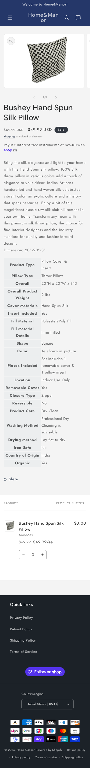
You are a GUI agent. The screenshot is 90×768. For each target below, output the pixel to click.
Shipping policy (72, 757)
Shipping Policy (23, 640)
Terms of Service (23, 651)
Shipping (9, 136)
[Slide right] (56, 97)
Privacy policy (21, 757)
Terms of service (46, 757)
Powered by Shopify (49, 750)
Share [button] (13, 479)
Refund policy (76, 750)
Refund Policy (21, 629)
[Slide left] (34, 97)
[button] (10, 17)
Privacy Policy (21, 617)
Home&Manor (26, 750)
